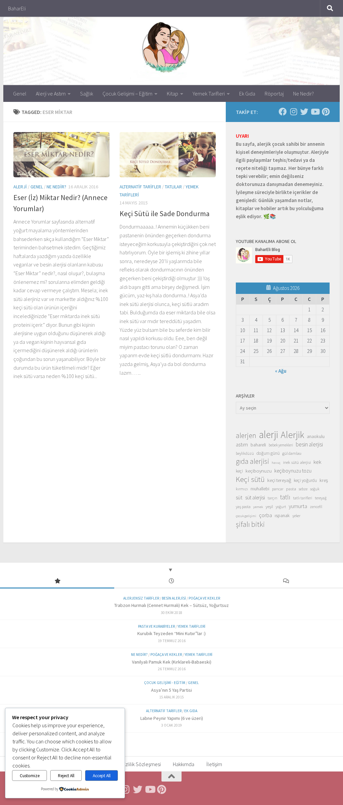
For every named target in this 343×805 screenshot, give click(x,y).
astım (242, 444)
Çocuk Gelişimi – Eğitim (127, 93)
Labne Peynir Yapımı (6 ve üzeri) (171, 718)
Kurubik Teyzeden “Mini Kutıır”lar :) (171, 633)
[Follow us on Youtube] (315, 112)
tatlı (285, 497)
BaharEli (17, 8)
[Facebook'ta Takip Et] (283, 112)
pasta (291, 488)
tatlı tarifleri (302, 498)
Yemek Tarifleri (209, 93)
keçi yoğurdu (305, 480)
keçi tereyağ (279, 480)
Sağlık (86, 93)
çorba (265, 515)
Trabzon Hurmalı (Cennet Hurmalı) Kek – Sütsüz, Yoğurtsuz (171, 605)
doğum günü (268, 453)
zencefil (316, 506)
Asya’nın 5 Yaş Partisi (171, 690)
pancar (277, 489)
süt (239, 497)
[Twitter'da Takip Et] (304, 112)
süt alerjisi (255, 497)
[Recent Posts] (171, 581)
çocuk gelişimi (246, 516)
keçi (239, 471)
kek (317, 462)
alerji (268, 435)
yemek (258, 507)
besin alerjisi (309, 444)
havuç (276, 462)
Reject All (66, 776)
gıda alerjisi (252, 461)
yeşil (269, 506)
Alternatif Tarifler (140, 187)
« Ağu (280, 371)
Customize (30, 776)
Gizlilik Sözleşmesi (141, 764)
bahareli (258, 445)
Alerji (20, 187)
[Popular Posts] (57, 581)
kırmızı (242, 488)
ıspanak (282, 515)
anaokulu (316, 436)
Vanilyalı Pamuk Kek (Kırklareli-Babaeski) (171, 662)
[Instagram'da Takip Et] (293, 112)
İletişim (214, 764)
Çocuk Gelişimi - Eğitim (164, 682)
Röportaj (274, 93)
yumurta (298, 506)
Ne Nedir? (303, 93)
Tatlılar (173, 187)
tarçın (272, 498)
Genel (19, 93)
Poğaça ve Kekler (204, 598)
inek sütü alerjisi (297, 462)
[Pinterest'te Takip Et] (326, 112)
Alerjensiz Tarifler (141, 598)
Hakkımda (183, 764)
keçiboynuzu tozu (293, 471)
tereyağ (321, 498)
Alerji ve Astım (51, 93)
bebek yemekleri (281, 445)
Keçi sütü (250, 479)
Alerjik (292, 435)
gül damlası (291, 453)
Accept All (102, 776)
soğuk (314, 489)
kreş (324, 480)
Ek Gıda (247, 93)
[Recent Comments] (286, 581)
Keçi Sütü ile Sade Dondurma (165, 213)
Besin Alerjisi (174, 598)
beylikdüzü (245, 453)
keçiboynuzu (259, 471)
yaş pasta (243, 506)
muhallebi (260, 489)
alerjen (246, 436)
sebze (303, 488)
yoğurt (281, 506)
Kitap (172, 93)
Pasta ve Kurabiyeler (156, 626)
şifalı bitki (250, 524)
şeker (296, 515)
